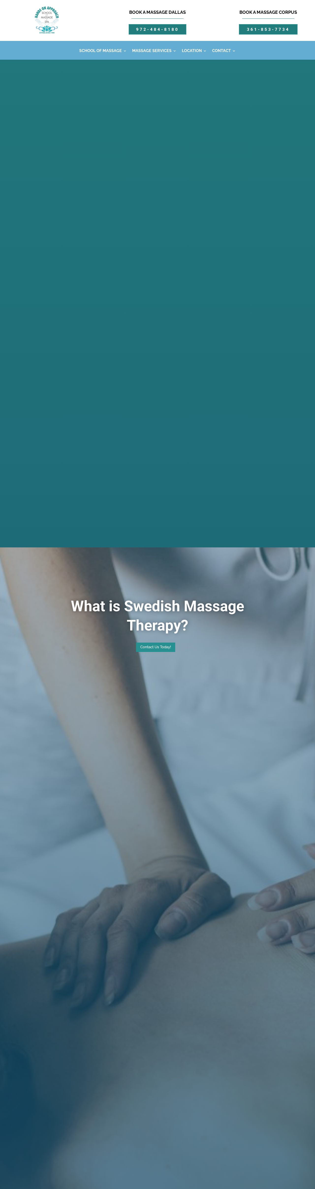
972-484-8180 (157, 29)
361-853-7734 (268, 29)
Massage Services (152, 51)
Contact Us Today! (155, 647)
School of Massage (100, 51)
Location (192, 51)
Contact (221, 51)
